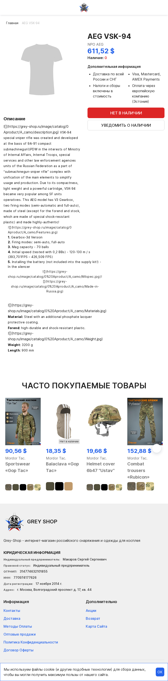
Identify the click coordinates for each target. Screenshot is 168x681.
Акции (91, 610)
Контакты (12, 610)
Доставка (12, 618)
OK (160, 672)
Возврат (93, 618)
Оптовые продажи (20, 634)
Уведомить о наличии (126, 125)
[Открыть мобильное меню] (7, 7)
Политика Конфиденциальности (31, 642)
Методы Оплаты (18, 626)
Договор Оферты (18, 650)
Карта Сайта (96, 626)
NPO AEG (95, 44)
